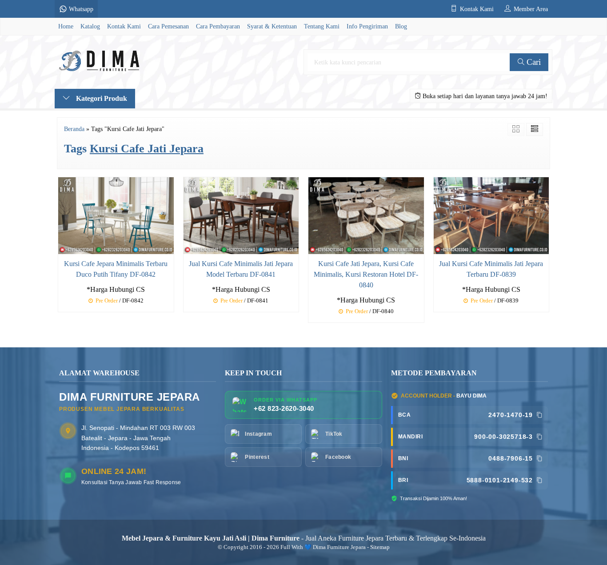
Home (65, 26)
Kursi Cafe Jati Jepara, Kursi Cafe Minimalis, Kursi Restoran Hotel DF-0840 (366, 274)
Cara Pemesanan (168, 26)
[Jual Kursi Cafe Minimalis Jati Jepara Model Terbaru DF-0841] (241, 215)
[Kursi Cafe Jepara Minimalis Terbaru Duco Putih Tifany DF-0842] (116, 215)
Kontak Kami (124, 26)
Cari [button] (532, 62)
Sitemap (380, 547)
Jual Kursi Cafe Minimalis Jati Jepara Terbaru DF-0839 (491, 269)
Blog (401, 26)
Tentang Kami (321, 26)
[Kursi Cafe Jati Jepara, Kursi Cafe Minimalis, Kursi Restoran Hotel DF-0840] (366, 215)
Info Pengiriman (367, 26)
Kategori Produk (100, 98)
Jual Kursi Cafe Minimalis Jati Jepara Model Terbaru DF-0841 (241, 269)
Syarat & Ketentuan (272, 26)
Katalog (90, 26)
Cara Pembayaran (218, 26)
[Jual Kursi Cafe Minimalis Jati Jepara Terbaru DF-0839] (491, 215)
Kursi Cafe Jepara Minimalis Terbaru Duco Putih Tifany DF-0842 (116, 269)
